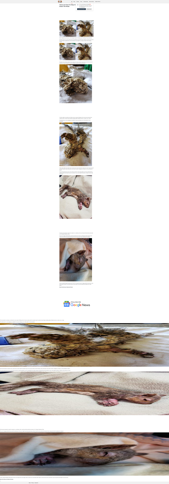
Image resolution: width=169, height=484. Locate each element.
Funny (81, 1)
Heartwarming (86, 1)
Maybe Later (89, 9)
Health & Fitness (97, 1)
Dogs (74, 1)
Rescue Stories (91, 1)
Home (30, 482)
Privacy (32, 482)
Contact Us (36, 482)
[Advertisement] (76, 14)
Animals (77, 1)
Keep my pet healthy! (81, 9)
